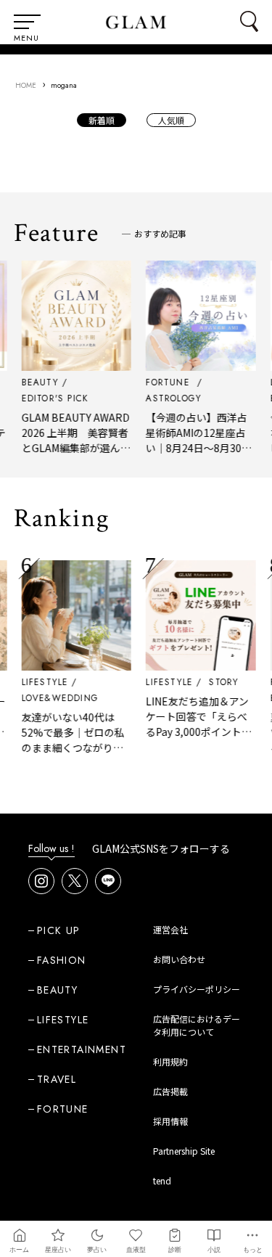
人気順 (171, 120)
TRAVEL (56, 1079)
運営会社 (170, 929)
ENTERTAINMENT (81, 1049)
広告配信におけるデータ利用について (196, 1025)
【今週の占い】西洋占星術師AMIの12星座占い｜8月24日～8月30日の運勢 (195, 440)
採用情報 (170, 1121)
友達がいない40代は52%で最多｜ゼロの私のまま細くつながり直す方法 (69, 740)
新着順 (101, 120)
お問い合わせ (179, 959)
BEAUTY (57, 990)
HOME (25, 85)
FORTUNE (62, 1109)
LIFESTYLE (41, 682)
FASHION (61, 960)
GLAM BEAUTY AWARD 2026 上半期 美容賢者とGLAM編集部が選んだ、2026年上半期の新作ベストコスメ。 (72, 448)
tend (162, 1180)
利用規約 (170, 1061)
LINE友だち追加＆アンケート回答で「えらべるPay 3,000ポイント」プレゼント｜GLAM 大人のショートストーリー (195, 739)
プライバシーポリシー (196, 989)
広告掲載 (170, 1091)
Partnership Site (184, 1151)
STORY (220, 682)
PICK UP (59, 930)
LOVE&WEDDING (56, 698)
